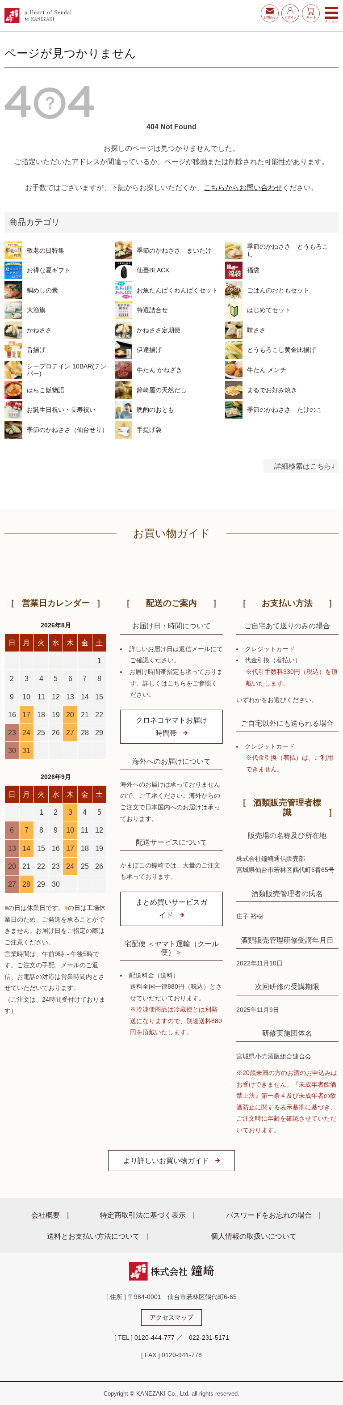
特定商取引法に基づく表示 (143, 1215)
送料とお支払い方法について (93, 1236)
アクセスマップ (171, 1317)
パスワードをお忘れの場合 (269, 1215)
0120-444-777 (154, 1337)
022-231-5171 (209, 1337)
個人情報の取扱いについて (254, 1236)
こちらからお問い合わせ (243, 187)
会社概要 (45, 1215)
